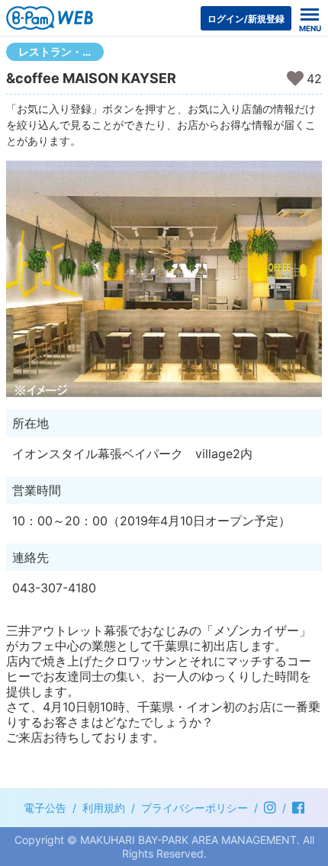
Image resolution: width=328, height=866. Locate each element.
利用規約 (103, 807)
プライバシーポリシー (194, 807)
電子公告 (45, 807)
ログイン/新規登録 (246, 18)
